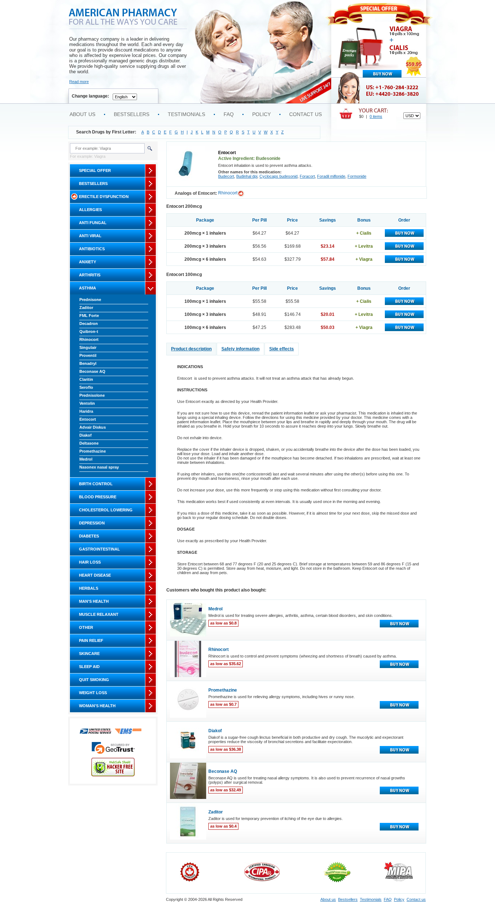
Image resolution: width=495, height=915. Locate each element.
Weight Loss (93, 693)
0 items (376, 116)
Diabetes (89, 536)
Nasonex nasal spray (99, 467)
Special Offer (95, 170)
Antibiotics (92, 249)
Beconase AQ (92, 371)
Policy (261, 114)
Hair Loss (90, 562)
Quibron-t (88, 331)
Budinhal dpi (246, 176)
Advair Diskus (92, 427)
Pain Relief (91, 640)
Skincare (89, 653)
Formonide (357, 176)
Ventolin (87, 403)
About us (82, 114)
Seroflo (86, 387)
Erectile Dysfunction (104, 196)
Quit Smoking (94, 679)
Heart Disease (95, 575)
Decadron (88, 323)
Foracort (307, 176)
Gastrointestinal (99, 549)
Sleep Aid (89, 666)
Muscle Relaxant (98, 614)
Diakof (85, 435)
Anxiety (87, 262)
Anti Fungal (93, 222)
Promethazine (92, 451)
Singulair (87, 347)
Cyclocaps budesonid (278, 176)
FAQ (229, 114)
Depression (92, 523)
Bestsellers (131, 114)
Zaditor (86, 307)
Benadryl (87, 363)
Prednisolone (92, 395)
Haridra (86, 411)
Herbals (88, 588)
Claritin (86, 379)
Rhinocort (89, 339)
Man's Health (94, 601)
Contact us (305, 114)
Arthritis (89, 275)
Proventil (87, 355)
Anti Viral (90, 236)
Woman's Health (97, 706)
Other (86, 627)
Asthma (87, 288)
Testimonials (186, 114)
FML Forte (89, 315)
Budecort (226, 176)
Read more (79, 81)
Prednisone (90, 299)
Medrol (85, 459)
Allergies (90, 209)
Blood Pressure (97, 497)
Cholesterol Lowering (106, 510)
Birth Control (96, 484)
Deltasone (89, 443)
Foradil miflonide (331, 176)
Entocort (87, 419)
